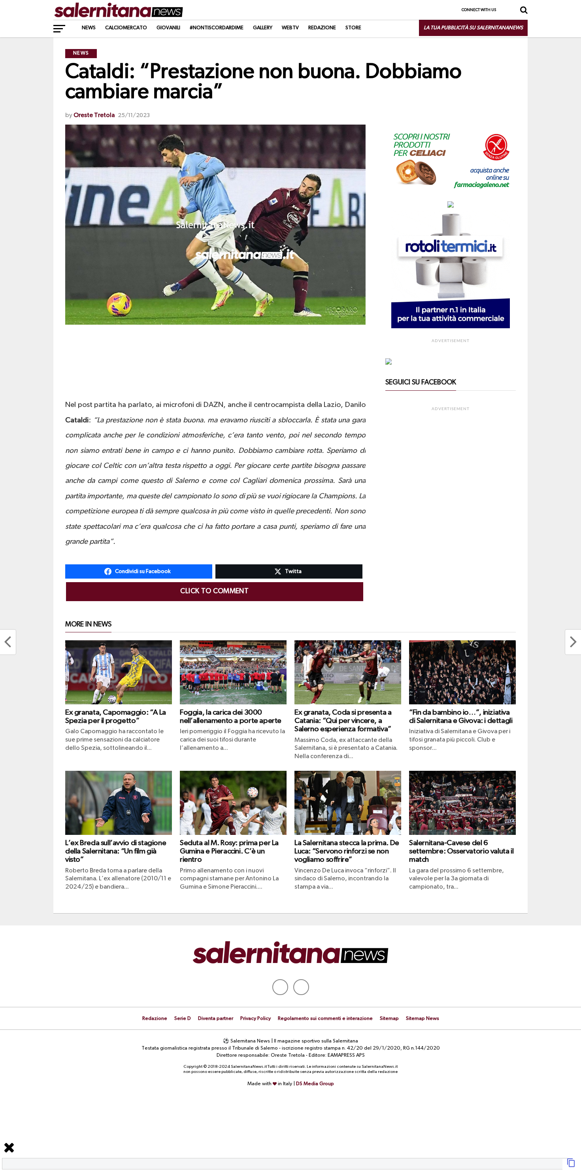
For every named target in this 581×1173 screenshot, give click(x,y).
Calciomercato (126, 27)
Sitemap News (422, 1018)
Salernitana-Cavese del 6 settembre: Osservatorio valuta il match (461, 851)
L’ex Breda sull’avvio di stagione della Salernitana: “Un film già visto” (115, 851)
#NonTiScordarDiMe (216, 27)
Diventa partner (215, 1018)
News (89, 27)
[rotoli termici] (450, 327)
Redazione (322, 27)
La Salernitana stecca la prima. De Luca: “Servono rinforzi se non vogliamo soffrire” (346, 851)
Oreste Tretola (94, 115)
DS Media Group (315, 1083)
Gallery (262, 27)
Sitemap (389, 1018)
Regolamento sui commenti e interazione (325, 1018)
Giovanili (168, 27)
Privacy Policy (255, 1018)
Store (353, 27)
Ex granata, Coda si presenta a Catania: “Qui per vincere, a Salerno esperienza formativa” (342, 721)
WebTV (290, 27)
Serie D (182, 1018)
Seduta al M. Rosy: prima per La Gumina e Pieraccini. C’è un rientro (229, 851)
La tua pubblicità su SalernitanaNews (473, 27)
